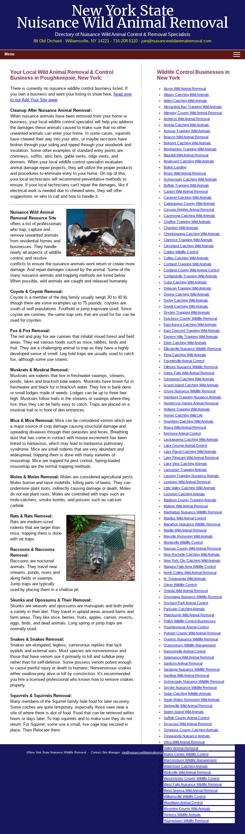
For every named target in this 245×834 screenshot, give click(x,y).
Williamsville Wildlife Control (184, 796)
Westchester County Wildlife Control (191, 778)
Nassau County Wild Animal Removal (192, 548)
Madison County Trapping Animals (190, 500)
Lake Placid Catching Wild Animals (190, 451)
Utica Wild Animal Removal (184, 742)
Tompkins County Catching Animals (191, 730)
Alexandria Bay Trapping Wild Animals (193, 107)
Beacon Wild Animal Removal (186, 137)
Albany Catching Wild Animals (186, 94)
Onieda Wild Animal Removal (186, 591)
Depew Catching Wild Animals (186, 294)
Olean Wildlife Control (180, 585)
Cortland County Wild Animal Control (191, 270)
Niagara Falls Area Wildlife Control (190, 566)
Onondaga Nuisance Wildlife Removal (193, 597)
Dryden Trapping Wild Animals (187, 312)
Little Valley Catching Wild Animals (189, 488)
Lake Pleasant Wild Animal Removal (191, 458)
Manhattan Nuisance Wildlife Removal (193, 512)
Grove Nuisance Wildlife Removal (189, 391)
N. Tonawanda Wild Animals (185, 579)
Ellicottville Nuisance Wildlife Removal (192, 349)
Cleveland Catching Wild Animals (189, 246)
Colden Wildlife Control (181, 252)
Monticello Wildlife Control (183, 542)
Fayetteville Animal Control (184, 361)
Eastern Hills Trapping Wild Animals (191, 337)
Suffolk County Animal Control (186, 718)
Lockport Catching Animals (184, 494)
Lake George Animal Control (185, 445)
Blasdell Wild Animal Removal (186, 155)
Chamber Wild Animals (181, 228)
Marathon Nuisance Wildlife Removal (192, 524)
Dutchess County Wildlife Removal (190, 318)
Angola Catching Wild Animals (186, 125)
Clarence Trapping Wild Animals (188, 240)
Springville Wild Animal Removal (188, 706)
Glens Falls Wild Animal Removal (189, 373)
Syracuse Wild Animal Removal (188, 724)
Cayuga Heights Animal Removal (189, 209)
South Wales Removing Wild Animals (192, 700)
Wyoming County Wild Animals (187, 808)
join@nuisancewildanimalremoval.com (176, 41)
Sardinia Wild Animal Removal (186, 675)
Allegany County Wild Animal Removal (193, 113)
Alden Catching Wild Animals (185, 101)
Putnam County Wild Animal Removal (192, 633)
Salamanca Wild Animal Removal (189, 657)
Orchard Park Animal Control (186, 603)
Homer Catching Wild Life (183, 415)
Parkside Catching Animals (184, 609)
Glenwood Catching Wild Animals (189, 379)
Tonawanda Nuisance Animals (187, 736)
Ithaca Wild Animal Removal (185, 427)
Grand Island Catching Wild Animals (191, 385)
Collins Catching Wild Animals (186, 258)
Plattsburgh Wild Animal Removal (189, 615)
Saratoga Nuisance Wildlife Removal (191, 669)
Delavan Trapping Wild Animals (187, 288)
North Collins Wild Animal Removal (190, 572)
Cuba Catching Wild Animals (185, 282)
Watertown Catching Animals (186, 766)
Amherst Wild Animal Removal (187, 119)
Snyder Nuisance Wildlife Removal (190, 687)
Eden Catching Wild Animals (185, 343)
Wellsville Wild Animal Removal (187, 772)
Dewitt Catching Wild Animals (186, 306)
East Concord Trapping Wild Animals (192, 330)
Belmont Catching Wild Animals (187, 143)
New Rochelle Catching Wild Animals (192, 554)
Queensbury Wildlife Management (190, 645)
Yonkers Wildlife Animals (182, 814)
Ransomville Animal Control (184, 651)
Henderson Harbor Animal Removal (191, 403)
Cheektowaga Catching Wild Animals (192, 234)
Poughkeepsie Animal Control (186, 627)
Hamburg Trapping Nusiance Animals (192, 397)
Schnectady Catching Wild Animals (190, 179)
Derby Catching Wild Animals (186, 300)
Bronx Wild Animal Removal (185, 173)
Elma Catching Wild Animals (185, 355)
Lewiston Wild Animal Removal (187, 482)
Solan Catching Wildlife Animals (187, 693)
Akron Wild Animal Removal (185, 88)
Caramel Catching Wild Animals (188, 197)
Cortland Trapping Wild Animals (188, 264)
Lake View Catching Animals (185, 464)
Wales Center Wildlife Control (186, 754)
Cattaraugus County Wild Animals (189, 203)
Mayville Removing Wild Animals (188, 536)
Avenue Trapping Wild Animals (187, 131)
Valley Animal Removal (181, 748)
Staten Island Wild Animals (184, 712)
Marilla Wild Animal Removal (185, 530)
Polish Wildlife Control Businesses (190, 621)
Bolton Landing (175, 167)
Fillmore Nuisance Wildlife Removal (191, 367)
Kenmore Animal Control (182, 433)
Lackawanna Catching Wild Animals (191, 439)
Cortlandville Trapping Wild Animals (190, 276)
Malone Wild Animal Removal (186, 506)
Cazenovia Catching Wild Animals (189, 215)
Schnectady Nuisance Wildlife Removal (194, 681)
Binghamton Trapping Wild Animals (190, 149)
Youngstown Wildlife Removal (186, 821)
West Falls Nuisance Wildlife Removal (193, 784)
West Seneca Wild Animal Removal (190, 790)
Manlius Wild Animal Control (185, 518)
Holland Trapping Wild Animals (187, 409)
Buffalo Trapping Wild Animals (186, 185)
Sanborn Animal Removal (183, 663)
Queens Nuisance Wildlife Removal (191, 639)
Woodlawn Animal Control (183, 802)
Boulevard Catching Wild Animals (189, 161)
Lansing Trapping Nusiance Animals (191, 476)
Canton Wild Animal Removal (186, 191)
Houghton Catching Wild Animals (188, 421)
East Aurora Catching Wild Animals (190, 324)
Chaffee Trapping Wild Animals (187, 222)
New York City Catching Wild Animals (192, 560)
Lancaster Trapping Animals (185, 470)
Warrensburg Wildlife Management (190, 760)
